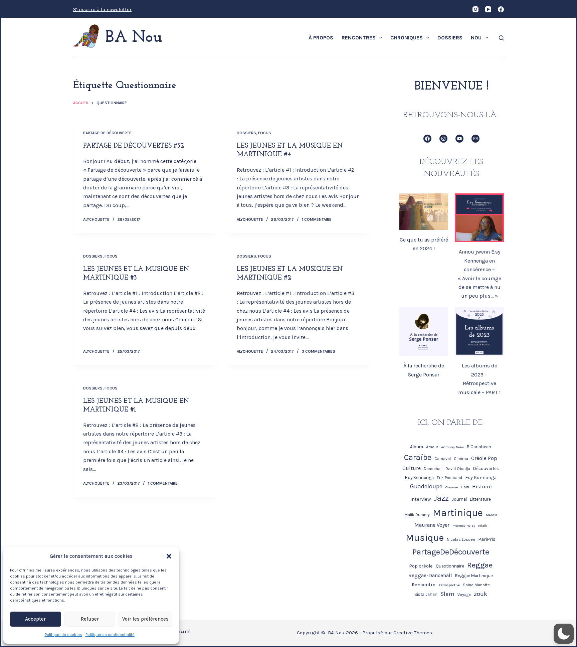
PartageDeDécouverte (450, 551)
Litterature (480, 499)
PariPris (487, 539)
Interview (420, 499)
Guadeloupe (426, 486)
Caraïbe (417, 457)
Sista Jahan (425, 594)
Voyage (464, 594)
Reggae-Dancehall (430, 576)
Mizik (482, 525)
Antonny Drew (452, 447)
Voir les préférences (145, 619)
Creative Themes (412, 633)
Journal (459, 499)
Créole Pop (484, 458)
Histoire (482, 486)
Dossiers (449, 37)
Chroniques (406, 37)
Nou (476, 37)
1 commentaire (317, 219)
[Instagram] (475, 9)
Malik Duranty (417, 514)
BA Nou (133, 38)
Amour (432, 447)
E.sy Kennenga (419, 477)
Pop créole (421, 566)
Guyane (451, 487)
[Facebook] (501, 9)
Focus (264, 133)
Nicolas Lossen (461, 539)
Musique (425, 537)
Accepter (35, 619)
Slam (447, 594)
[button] (169, 556)
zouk (480, 594)
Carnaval (442, 458)
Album (416, 446)
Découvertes (486, 468)
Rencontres (359, 37)
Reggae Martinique (474, 575)
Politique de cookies (63, 634)
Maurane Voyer (431, 525)
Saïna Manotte (476, 585)
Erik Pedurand (449, 477)
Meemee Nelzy (463, 525)
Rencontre (423, 585)
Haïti (465, 487)
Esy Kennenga (481, 477)
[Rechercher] (501, 37)
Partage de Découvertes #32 (133, 146)
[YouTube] (488, 9)
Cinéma (461, 458)
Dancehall (433, 468)
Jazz (441, 498)
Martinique (458, 512)
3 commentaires (318, 351)
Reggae (480, 565)
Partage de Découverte (107, 133)
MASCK (491, 515)
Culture (411, 468)
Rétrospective (449, 585)
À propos (321, 37)
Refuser (90, 619)
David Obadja (457, 468)
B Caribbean (479, 446)
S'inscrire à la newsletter (102, 9)
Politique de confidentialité (110, 634)
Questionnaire (450, 566)
